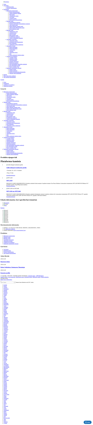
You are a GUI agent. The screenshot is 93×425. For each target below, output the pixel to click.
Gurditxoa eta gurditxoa (11, 56)
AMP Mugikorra (40, 275)
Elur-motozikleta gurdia (14, 65)
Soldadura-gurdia (13, 59)
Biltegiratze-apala (20, 277)
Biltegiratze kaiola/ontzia (12, 10)
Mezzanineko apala (13, 35)
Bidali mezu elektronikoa (6, 279)
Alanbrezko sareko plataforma (16, 44)
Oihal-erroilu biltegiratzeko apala (16, 27)
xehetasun (13, 175)
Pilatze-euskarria (44, 277)
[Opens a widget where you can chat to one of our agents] (88, 422)
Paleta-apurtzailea (13, 47)
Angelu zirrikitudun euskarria (16, 38)
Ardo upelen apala (13, 25)
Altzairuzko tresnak (10, 46)
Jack (10, 53)
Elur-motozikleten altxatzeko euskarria (18, 64)
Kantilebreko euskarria (14, 36)
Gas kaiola (11, 17)
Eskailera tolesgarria (14, 61)
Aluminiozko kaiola (13, 16)
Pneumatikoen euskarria (14, 22)
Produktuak (6, 9)
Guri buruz (6, 5)
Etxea (4, 4)
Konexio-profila (5, 273)
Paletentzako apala (13, 31)
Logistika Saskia (13, 57)
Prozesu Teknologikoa (11, 8)
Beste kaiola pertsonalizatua (15, 19)
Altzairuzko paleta (13, 40)
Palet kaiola (12, 14)
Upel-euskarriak (11, 277)
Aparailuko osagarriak (11, 39)
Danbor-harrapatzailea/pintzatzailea (17, 72)
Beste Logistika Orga (14, 66)
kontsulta (8, 175)
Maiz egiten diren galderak (9, 76)
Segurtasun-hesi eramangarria (16, 42)
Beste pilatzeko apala (14, 29)
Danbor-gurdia (12, 69)
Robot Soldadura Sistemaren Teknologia (13, 267)
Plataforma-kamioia (13, 63)
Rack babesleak (12, 43)
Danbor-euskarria (13, 70)
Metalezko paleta (36, 277)
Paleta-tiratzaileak (13, 48)
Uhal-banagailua (13, 60)
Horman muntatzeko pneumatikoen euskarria (19, 23)
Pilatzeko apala (9, 21)
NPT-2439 (9, 180)
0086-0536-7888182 (10, 229)
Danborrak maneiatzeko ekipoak (13, 68)
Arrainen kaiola (12, 18)
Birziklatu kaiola (28, 277)
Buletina (2, 208)
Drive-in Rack (12, 34)
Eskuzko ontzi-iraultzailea (15, 73)
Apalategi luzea (12, 33)
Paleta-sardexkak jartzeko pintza (16, 55)
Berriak (5, 74)
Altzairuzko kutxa (13, 52)
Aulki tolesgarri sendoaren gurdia (16, 167)
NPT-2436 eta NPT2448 (13, 191)
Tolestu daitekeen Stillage (15, 13)
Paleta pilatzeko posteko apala (16, 26)
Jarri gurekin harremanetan (9, 77)
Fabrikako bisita (10, 6)
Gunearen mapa (31, 275)
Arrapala (11, 51)
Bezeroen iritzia (5, 261)
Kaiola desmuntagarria (14, 12)
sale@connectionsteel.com (19, 230)
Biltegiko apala (9, 30)
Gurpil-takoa (12, 49)
